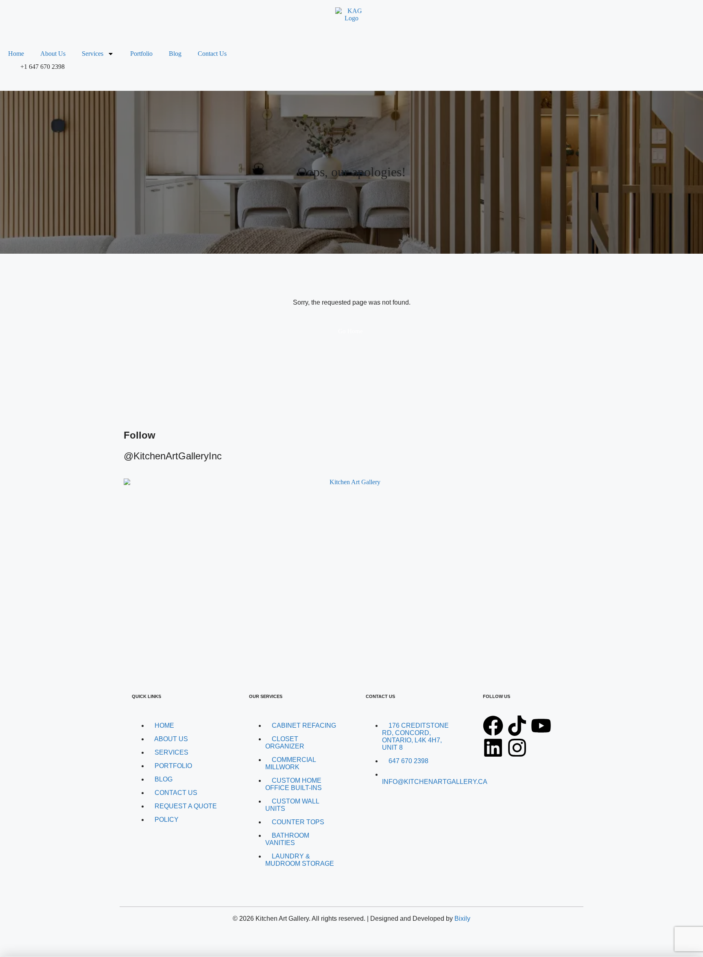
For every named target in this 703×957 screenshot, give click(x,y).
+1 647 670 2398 (42, 66)
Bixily (462, 918)
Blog (175, 53)
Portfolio (141, 53)
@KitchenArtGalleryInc (173, 455)
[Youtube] (541, 726)
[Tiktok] (517, 726)
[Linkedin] (493, 748)
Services (92, 53)
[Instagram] (517, 748)
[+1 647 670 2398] (10, 73)
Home (16, 53)
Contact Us (212, 53)
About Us (52, 53)
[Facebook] (493, 726)
